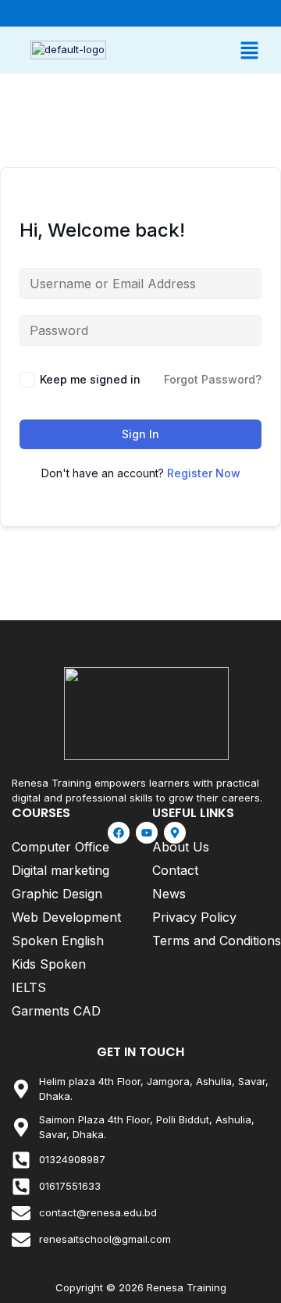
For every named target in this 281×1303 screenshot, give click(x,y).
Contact (175, 870)
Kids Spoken (49, 964)
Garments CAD (56, 1011)
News (169, 893)
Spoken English (58, 940)
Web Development (66, 917)
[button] (204, 50)
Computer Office (60, 847)
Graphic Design (57, 893)
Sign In (140, 434)
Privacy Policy (194, 917)
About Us (180, 847)
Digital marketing (60, 870)
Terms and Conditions (216, 940)
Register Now (203, 473)
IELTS (29, 987)
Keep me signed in (90, 379)
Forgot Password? (212, 379)
